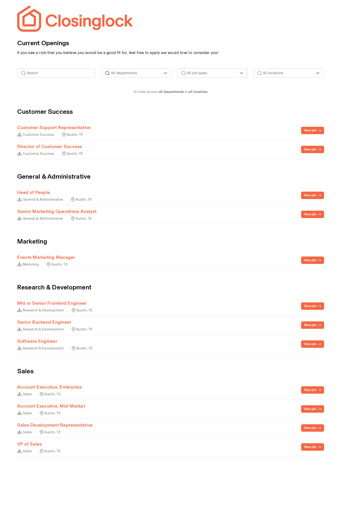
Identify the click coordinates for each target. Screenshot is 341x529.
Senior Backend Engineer (44, 322)
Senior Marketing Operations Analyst (57, 211)
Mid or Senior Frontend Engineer (52, 303)
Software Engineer (37, 341)
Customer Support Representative (54, 127)
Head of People (33, 192)
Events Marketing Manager (46, 257)
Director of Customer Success (49, 146)
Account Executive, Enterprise (49, 386)
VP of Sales (29, 443)
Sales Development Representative (55, 424)
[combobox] (136, 73)
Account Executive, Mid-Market (51, 405)
